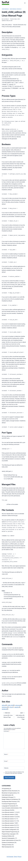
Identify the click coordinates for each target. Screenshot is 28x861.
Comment (7, 731)
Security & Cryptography (8, 838)
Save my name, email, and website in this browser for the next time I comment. (14, 772)
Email (6, 761)
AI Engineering (5, 788)
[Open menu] (24, 3)
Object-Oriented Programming (9, 831)
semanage (18, 705)
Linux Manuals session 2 (8, 814)
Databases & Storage (7, 797)
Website (6, 768)
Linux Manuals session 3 (8, 816)
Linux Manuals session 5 (8, 821)
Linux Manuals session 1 (8, 812)
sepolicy (17, 707)
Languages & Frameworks (9, 806)
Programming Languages (8, 834)
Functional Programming (8, 803)
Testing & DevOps (6, 844)
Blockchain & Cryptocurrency (9, 793)
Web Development (6, 847)
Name (6, 754)
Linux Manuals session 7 (8, 823)
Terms (15, 856)
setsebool (4, 709)
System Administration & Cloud (10, 840)
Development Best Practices (9, 801)
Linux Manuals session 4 (8, 818)
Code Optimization (7, 795)
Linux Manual (6, 19)
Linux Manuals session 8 (15, 9)
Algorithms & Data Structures (9, 790)
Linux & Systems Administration (10, 808)
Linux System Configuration (9, 829)
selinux (4, 705)
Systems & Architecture (8, 842)
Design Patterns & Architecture (10, 799)
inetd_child (10, 705)
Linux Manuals (5, 9)
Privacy (19, 856)
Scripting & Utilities (7, 836)
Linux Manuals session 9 (8, 827)
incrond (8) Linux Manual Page (8, 715)
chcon (11, 707)
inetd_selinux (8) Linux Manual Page (20, 716)
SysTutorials (10, 856)
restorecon (4, 707)
